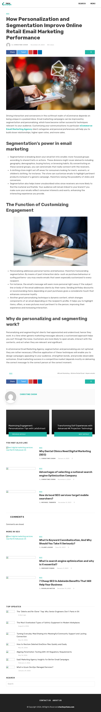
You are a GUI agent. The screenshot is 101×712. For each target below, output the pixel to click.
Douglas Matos (48, 588)
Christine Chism (21, 45)
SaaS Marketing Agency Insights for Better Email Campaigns (43, 659)
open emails (90, 373)
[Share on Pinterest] (35, 52)
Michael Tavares (48, 502)
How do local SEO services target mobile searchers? (64, 497)
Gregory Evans (47, 568)
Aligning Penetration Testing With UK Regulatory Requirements (44, 652)
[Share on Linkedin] (40, 52)
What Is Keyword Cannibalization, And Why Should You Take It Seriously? (65, 542)
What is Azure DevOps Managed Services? (35, 667)
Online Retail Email (78, 373)
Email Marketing (64, 373)
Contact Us (45, 700)
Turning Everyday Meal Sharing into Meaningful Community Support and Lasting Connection (51, 635)
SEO (7, 13)
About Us (57, 700)
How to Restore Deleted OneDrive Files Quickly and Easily (42, 644)
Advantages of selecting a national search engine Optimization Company (65, 474)
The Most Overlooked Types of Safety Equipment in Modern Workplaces (48, 623)
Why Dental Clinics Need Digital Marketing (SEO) (65, 453)
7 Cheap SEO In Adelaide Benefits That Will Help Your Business (65, 583)
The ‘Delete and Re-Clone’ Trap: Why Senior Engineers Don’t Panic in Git (48, 611)
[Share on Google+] (30, 52)
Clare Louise (47, 547)
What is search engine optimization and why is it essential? (66, 563)
